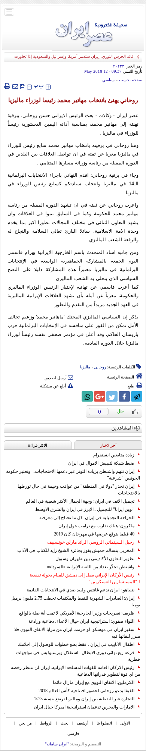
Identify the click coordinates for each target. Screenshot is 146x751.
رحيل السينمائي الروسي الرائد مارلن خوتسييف (90, 542)
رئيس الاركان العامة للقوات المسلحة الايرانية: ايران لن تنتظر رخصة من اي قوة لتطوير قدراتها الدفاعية (75, 671)
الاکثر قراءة (37, 445)
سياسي (108, 80)
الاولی (125, 723)
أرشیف (82, 723)
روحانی (100, 367)
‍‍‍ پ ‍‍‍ (39, 85)
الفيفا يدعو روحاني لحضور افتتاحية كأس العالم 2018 (86, 690)
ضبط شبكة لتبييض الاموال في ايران (101, 463)
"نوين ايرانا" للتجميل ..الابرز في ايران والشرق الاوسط (84, 509)
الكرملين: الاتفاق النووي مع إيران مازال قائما (93, 682)
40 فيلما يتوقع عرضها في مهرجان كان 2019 (94, 534)
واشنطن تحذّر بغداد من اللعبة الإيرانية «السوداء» (90, 566)
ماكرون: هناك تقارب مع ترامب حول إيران (96, 525)
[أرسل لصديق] (15, 86)
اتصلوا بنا (104, 723)
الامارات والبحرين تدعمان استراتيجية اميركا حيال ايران (84, 707)
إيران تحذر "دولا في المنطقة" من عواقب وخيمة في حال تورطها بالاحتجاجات (79, 490)
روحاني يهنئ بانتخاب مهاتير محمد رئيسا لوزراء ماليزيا (73, 100)
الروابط (46, 723)
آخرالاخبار (108, 445)
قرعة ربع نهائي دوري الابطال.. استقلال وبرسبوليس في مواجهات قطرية (78, 656)
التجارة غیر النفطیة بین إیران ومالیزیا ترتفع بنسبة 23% (84, 698)
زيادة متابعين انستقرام (113, 455)
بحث (65, 723)
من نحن (25, 723)
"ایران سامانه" (57, 744)
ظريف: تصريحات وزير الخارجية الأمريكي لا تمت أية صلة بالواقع (76, 613)
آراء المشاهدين (126, 428)
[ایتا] (74, 396)
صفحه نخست (130, 80)
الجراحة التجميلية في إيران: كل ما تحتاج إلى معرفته (86, 517)
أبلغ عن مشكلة (53, 386)
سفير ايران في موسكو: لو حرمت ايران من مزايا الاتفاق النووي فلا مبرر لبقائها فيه (77, 633)
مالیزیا (85, 367)
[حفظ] (22, 86)
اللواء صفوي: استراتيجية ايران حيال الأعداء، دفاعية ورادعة (81, 621)
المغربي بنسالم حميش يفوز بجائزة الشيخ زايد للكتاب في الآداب (75, 550)
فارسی (73, 733)
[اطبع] (7, 86)
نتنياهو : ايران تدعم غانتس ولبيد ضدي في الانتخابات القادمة (80, 590)
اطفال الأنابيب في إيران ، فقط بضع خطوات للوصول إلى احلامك (76, 644)
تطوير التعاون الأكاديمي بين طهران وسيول (94, 558)
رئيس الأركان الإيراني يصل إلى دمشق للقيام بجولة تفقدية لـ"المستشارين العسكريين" (85, 578)
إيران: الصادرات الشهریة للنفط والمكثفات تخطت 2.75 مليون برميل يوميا (75, 601)
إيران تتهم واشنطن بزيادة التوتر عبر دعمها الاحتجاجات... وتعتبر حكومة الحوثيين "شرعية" (73, 475)
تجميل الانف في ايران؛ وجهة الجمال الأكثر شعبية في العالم (80, 501)
